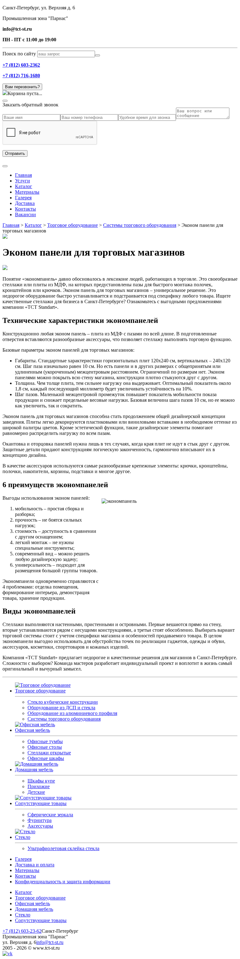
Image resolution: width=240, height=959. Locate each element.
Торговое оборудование (40, 690)
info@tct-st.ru (49, 942)
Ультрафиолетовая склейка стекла (63, 848)
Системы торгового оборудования (64, 719)
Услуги (22, 180)
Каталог (23, 186)
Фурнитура (40, 820)
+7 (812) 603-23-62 (22, 931)
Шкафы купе (41, 780)
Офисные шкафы (46, 758)
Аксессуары (40, 826)
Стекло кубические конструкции (63, 702)
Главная (23, 175)
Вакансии (25, 214)
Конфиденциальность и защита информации (62, 881)
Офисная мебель (32, 730)
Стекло (22, 837)
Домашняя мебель (34, 769)
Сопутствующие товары (41, 803)
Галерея (23, 197)
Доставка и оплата (34, 864)
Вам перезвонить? (22, 86)
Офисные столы (45, 747)
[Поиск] (97, 55)
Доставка (25, 203)
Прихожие (39, 786)
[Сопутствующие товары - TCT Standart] (43, 797)
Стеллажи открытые (49, 752)
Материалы (27, 192)
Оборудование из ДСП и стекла (61, 707)
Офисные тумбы (45, 741)
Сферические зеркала (50, 814)
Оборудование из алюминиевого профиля (72, 713)
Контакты (25, 209)
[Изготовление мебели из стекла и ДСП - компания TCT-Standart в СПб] (25, 831)
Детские (36, 792)
